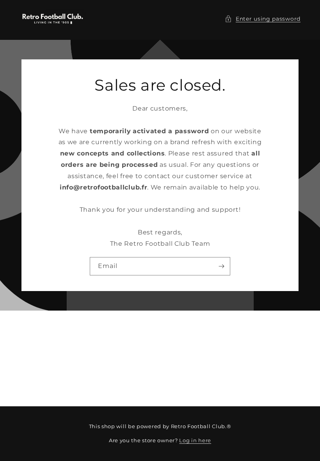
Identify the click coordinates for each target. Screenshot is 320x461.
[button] (262, 19)
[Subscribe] (221, 266)
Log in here (195, 440)
